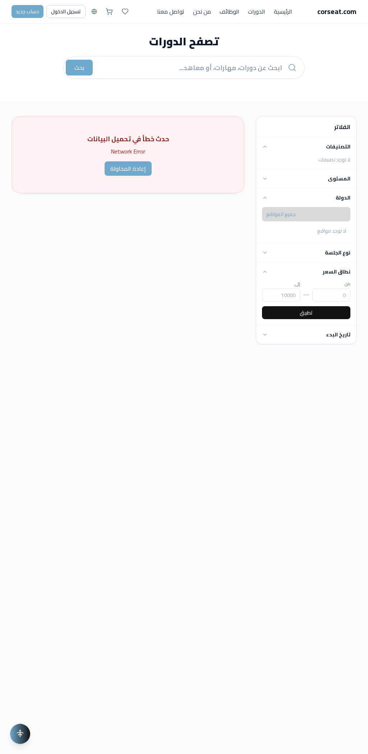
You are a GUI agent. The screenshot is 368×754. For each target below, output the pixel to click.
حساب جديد (27, 11)
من (347, 284)
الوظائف (229, 11)
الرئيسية (283, 11)
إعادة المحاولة (128, 168)
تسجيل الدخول (66, 11)
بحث (79, 67)
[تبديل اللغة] (94, 11)
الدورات (256, 11)
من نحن (202, 11)
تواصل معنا (170, 11)
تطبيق (306, 312)
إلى (297, 284)
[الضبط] (20, 734)
